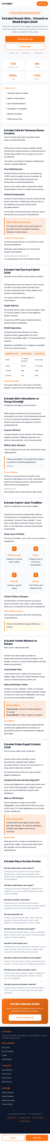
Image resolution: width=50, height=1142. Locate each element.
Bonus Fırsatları (7, 1051)
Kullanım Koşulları (8, 1100)
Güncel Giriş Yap (25, 39)
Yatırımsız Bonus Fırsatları (17, 93)
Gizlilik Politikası (8, 1096)
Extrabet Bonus (25, 1121)
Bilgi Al (13, 1138)
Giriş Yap (42, 4)
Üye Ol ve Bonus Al (25, 1017)
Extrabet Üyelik (37, 1118)
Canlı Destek (7, 1059)
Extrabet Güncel (24, 1118)
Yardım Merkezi (8, 1092)
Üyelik (4, 1055)
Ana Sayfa (6, 1047)
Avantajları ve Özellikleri (17, 109)
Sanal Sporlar (7, 1082)
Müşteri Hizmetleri (14, 114)
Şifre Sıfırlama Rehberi (16, 104)
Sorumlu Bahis (7, 1104)
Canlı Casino (6, 1074)
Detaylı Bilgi (25, 46)
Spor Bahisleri (7, 1070)
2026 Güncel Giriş (14, 119)
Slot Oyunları (7, 1078)
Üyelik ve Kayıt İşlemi (16, 98)
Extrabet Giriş (12, 1118)
